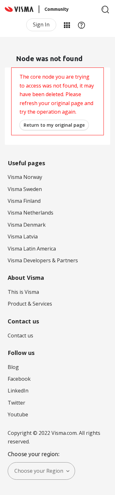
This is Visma (23, 291)
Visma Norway (25, 176)
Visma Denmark (27, 224)
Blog (13, 367)
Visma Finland (24, 200)
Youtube (18, 414)
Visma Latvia (23, 236)
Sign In (41, 24)
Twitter (16, 402)
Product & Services (30, 303)
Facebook (19, 378)
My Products (66, 25)
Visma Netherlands (30, 212)
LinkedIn (18, 390)
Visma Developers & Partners (43, 260)
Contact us (20, 335)
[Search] (105, 9)
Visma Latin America (32, 248)
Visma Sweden (25, 189)
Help (81, 25)
